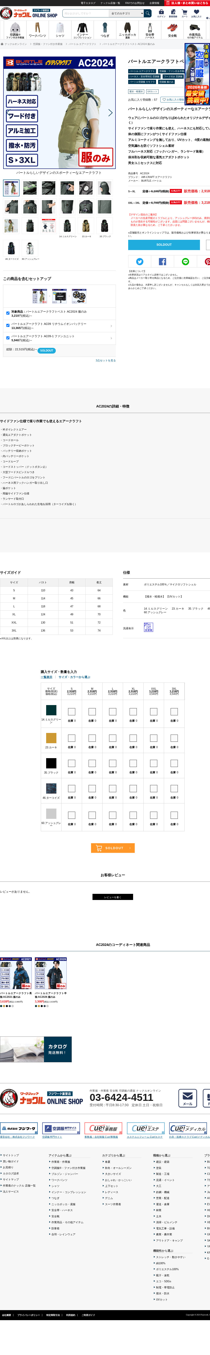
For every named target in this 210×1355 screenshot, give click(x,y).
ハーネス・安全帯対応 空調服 (144, 76)
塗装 (158, 1168)
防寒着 (55, 1228)
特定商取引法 (53, 1315)
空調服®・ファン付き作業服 (68, 1168)
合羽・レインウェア (63, 1234)
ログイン (161, 16)
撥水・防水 (162, 1293)
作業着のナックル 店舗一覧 (19, 1185)
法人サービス (11, 1191)
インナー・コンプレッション (68, 1192)
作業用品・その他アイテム (67, 1222)
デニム (109, 1198)
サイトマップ (11, 1179)
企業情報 (154, 3)
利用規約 (70, 1315)
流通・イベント (165, 1180)
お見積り (8, 1167)
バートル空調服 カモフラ (142, 82)
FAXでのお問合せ (135, 3)
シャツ (55, 1186)
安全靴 (55, 1216)
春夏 (107, 1161)
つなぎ (55, 1198)
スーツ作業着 (113, 1204)
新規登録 (173, 16)
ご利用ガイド (88, 1315)
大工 (158, 1186)
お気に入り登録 (175, 99)
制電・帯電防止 (165, 1287)
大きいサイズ (113, 1173)
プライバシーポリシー (28, 1315)
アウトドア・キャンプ (169, 1240)
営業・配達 (162, 1198)
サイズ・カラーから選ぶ (74, 677)
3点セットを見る (106, 360)
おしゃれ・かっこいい (118, 1180)
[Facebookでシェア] (162, 261)
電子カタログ (88, 3)
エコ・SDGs (163, 1281)
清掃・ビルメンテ (166, 1222)
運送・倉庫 (162, 1204)
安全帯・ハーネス (62, 1210)
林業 (158, 1210)
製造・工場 (162, 1173)
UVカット (162, 1299)
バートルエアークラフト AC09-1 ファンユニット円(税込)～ (43, 338)
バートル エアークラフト (142, 71)
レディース (111, 1192)
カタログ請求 (11, 1173)
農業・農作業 (164, 1234)
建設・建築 (162, 1161)
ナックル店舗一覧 (110, 3)
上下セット (111, 1186)
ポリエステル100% (167, 1269)
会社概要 (6, 1315)
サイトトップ (11, 1155)
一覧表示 (46, 677)
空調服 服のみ (166, 82)
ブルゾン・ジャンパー (64, 1173)
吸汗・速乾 (162, 1275)
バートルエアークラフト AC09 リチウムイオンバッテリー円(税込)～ (48, 326)
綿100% (160, 1263)
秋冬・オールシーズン (118, 1168)
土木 (158, 1216)
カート (185, 16)
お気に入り (196, 16)
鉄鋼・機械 (162, 1192)
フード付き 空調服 (173, 76)
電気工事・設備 (165, 1228)
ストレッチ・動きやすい (170, 1257)
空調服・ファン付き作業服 (172, 71)
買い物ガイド (11, 1161)
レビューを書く (112, 897)
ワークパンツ (59, 1180)
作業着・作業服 (60, 1161)
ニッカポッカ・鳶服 (63, 1204)
